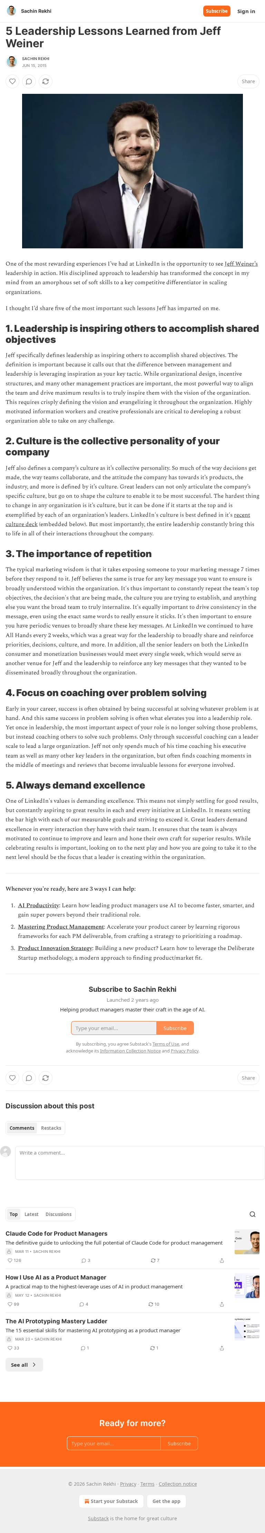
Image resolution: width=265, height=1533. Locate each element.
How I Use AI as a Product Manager (56, 1277)
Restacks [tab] (51, 1128)
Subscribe (217, 11)
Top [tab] (14, 1214)
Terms (147, 1484)
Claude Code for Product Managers (57, 1233)
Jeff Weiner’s (241, 263)
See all (19, 1364)
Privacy (128, 1484)
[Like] (12, 81)
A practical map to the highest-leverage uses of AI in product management (94, 1286)
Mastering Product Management (61, 926)
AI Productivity (38, 905)
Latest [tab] (31, 1214)
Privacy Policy (184, 1051)
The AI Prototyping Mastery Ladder (56, 1321)
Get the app (166, 1501)
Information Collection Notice (130, 1051)
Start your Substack (114, 1501)
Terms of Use (166, 1044)
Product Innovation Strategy (55, 948)
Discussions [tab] (58, 1214)
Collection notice (178, 1484)
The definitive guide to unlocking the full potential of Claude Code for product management (114, 1242)
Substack (98, 1518)
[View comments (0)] (29, 81)
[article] (132, 1247)
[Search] (252, 1214)
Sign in (246, 11)
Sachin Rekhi (35, 58)
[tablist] (35, 1128)
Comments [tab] (22, 1128)
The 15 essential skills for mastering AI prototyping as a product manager (93, 1330)
